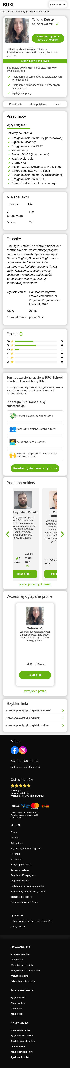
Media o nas (17, 859)
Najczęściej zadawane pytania (26, 848)
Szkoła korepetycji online (23, 981)
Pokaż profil (22, 573)
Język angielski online (22, 1035)
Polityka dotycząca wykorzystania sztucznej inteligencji (28, 894)
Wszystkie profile (35, 691)
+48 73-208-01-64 (24, 761)
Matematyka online (20, 1030)
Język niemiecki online (22, 1051)
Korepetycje (17, 959)
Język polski (17, 1013)
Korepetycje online (20, 954)
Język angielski (18, 997)
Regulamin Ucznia (20, 880)
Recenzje (15, 853)
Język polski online (20, 1057)
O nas (14, 832)
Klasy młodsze (18, 1003)
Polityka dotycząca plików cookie (27, 886)
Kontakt (14, 837)
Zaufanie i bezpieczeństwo (24, 902)
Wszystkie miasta (19, 975)
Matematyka (17, 1008)
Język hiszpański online (23, 1041)
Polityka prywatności (21, 864)
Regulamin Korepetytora (23, 875)
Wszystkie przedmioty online (25, 970)
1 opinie (16, 562)
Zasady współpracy (20, 870)
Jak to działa (17, 843)
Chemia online (18, 1046)
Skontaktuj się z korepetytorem (48, 38)
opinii (21, 795)
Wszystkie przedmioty (22, 965)
